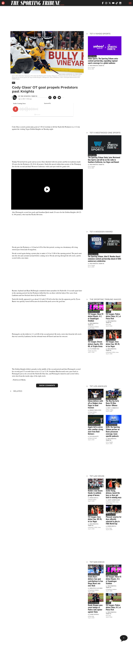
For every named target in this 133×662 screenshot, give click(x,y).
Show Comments (47, 385)
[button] (129, 3)
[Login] (3, 3)
